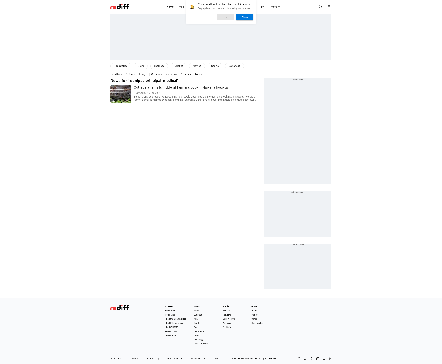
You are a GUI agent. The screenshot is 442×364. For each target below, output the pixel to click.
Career (254, 319)
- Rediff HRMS (171, 327)
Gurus (197, 335)
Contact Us (219, 358)
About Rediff (116, 358)
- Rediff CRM (170, 331)
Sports (215, 65)
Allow (245, 17)
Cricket (178, 65)
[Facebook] (311, 359)
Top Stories (121, 65)
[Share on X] (305, 359)
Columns (156, 74)
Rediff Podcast (201, 344)
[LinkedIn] (330, 359)
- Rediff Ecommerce (174, 323)
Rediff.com (244, 358)
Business (159, 65)
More (274, 6)
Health (254, 310)
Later (226, 17)
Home (170, 6)
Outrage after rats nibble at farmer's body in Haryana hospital (181, 87)
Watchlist (227, 323)
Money (254, 315)
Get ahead (234, 65)
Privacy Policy (152, 358)
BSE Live (226, 310)
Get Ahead (199, 331)
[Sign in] (329, 6)
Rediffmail (170, 310)
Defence (131, 74)
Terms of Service (174, 358)
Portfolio (227, 327)
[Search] (320, 6)
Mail (181, 6)
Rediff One (170, 315)
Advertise (134, 358)
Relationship (257, 323)
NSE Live (227, 315)
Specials (186, 74)
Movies (197, 65)
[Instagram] (317, 359)
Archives (200, 74)
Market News (229, 319)
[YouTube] (324, 359)
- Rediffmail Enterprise (175, 319)
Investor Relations (198, 358)
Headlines (116, 74)
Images (143, 74)
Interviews (171, 74)
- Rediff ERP (170, 335)
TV (262, 6)
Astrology (198, 339)
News (140, 65)
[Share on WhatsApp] (299, 359)
